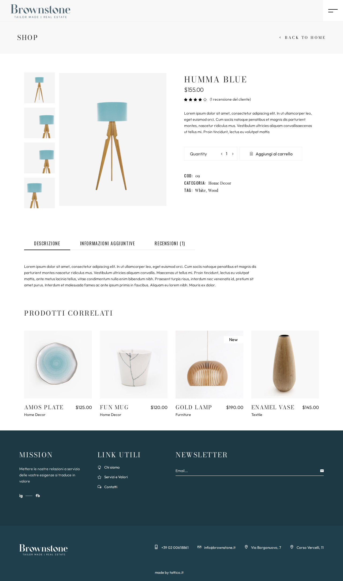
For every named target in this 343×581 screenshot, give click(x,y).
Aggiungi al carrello (274, 153)
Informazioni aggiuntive (107, 243)
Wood (213, 190)
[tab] (47, 243)
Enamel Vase (272, 407)
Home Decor (219, 183)
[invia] (323, 471)
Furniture (183, 414)
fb (38, 495)
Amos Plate (44, 407)
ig (21, 495)
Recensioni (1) (170, 243)
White (200, 190)
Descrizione (47, 243)
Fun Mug (114, 407)
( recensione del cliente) (230, 99)
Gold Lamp (194, 407)
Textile (256, 414)
